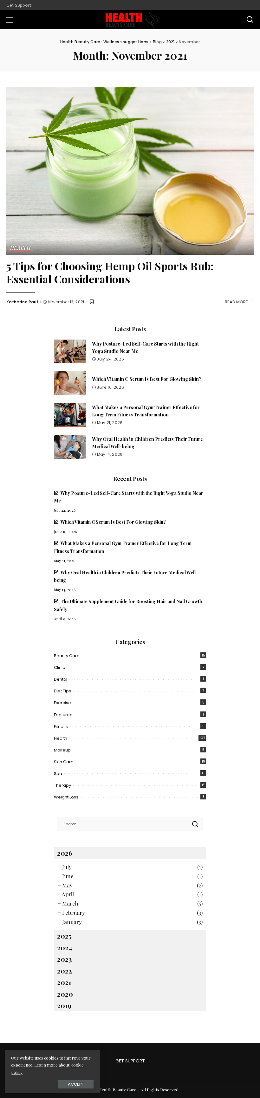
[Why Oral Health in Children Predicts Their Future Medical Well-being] (70, 447)
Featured (63, 715)
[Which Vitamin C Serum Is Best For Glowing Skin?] (70, 383)
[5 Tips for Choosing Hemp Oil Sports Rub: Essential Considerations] (130, 171)
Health (20, 248)
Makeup (62, 750)
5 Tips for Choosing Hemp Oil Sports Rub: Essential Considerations (110, 272)
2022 (64, 970)
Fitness (61, 727)
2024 (64, 947)
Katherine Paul (22, 302)
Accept (76, 1084)
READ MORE (236, 302)
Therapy (62, 785)
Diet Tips (62, 691)
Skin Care (64, 762)
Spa (58, 774)
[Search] (250, 19)
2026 (64, 852)
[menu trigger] (12, 19)
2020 (65, 993)
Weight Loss (66, 797)
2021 (64, 982)
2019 (64, 1005)
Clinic (59, 667)
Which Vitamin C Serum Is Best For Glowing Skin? (147, 379)
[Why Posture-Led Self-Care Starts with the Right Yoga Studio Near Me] (70, 351)
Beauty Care (67, 656)
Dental (60, 679)
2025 (64, 935)
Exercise (62, 703)
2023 (64, 958)
